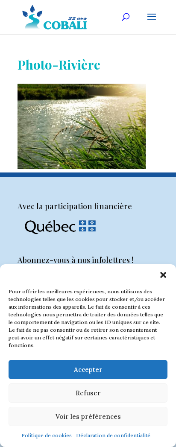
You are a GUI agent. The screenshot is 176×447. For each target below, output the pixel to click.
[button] (163, 275)
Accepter (88, 369)
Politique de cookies (46, 435)
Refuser (88, 393)
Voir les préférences (88, 416)
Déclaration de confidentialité (113, 435)
